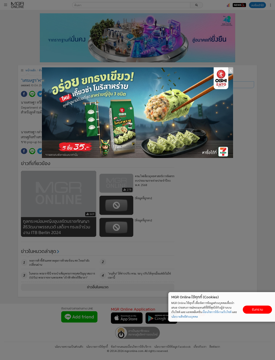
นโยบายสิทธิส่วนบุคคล (184, 316)
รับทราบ (257, 309)
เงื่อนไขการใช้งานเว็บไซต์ (217, 312)
